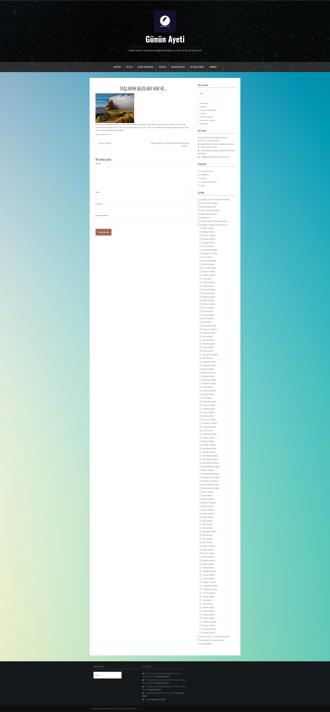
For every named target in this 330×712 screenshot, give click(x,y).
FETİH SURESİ (208, 318)
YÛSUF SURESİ (208, 618)
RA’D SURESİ (207, 528)
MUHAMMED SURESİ (211, 467)
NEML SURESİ (208, 513)
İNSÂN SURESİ (208, 376)
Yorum (98, 163)
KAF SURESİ (207, 398)
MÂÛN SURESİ (208, 441)
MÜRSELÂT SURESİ (210, 481)
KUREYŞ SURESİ (209, 427)
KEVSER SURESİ (209, 420)
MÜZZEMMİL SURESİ (211, 488)
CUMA (148, 699)
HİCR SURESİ (207, 351)
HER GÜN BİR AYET (208, 214)
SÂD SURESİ (207, 539)
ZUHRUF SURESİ (209, 629)
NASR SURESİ (208, 499)
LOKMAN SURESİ (209, 434)
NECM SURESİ (208, 510)
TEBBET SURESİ (209, 582)
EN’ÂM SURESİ (208, 293)
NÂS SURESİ (207, 495)
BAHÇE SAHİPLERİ (208, 207)
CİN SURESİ (207, 279)
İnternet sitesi (102, 215)
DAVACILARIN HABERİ (209, 210)
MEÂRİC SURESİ (209, 445)
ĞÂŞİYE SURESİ (208, 333)
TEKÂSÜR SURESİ (209, 589)
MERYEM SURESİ (209, 448)
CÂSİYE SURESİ (208, 275)
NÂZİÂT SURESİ (209, 503)
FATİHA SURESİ (208, 304)
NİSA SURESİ (207, 517)
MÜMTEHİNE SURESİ (211, 474)
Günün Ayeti (165, 39)
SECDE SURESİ (208, 553)
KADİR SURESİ (208, 394)
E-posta (99, 204)
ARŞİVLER (205, 175)
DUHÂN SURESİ (208, 290)
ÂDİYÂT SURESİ (208, 235)
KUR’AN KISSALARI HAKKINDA (213, 221)
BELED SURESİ (208, 264)
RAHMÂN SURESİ (209, 532)
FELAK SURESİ (105, 143)
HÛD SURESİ (207, 358)
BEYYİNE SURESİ (209, 268)
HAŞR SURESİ (208, 347)
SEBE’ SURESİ (207, 550)
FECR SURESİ (207, 311)
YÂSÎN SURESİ (208, 611)
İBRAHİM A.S (205, 218)
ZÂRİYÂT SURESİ (209, 622)
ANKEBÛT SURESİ (209, 253)
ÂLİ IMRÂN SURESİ (210, 250)
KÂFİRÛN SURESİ (209, 401)
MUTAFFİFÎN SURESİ (210, 485)
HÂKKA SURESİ (208, 344)
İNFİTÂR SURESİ (209, 373)
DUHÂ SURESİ (208, 286)
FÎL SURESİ (206, 322)
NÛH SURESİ (207, 521)
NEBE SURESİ (207, 506)
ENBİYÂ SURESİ (208, 297)
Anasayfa (117, 66)
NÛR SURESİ (207, 524)
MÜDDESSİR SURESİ (210, 463)
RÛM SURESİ (207, 535)
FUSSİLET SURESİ (209, 329)
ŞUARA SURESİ (208, 560)
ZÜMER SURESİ (208, 633)
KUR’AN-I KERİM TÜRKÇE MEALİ (214, 225)
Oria (120, 708)
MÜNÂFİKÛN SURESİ (211, 477)
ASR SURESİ (207, 257)
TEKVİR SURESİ (208, 593)
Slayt (203, 185)
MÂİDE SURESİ (208, 438)
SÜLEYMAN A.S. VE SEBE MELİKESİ (214, 637)
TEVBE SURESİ (208, 597)
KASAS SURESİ (208, 412)
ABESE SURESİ (208, 232)
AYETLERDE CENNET (209, 203)
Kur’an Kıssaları (178, 66)
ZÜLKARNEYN (206, 644)
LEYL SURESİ (207, 430)
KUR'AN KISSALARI (209, 182)
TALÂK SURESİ (208, 575)
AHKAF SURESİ (208, 239)
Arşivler (162, 66)
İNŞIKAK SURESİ (209, 380)
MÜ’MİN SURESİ (208, 452)
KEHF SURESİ (207, 416)
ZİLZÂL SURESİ (208, 625)
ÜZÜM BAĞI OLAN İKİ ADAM (212, 640)
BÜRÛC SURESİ (208, 271)
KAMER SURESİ (208, 409)
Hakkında (213, 66)
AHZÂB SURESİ (208, 243)
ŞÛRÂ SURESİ (208, 564)
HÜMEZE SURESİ (209, 362)
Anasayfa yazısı (207, 171)
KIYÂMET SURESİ (209, 423)
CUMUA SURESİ (209, 282)
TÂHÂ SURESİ (208, 568)
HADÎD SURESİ (208, 340)
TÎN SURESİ (207, 600)
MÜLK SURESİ (208, 470)
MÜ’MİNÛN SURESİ (210, 456)
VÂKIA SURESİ (208, 607)
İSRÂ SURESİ (207, 387)
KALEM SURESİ (208, 405)
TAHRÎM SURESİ (209, 571)
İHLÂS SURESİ (208, 369)
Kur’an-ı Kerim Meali (146, 66)
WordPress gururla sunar (102, 708)
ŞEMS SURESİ (208, 557)
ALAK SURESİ (208, 246)
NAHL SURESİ (208, 492)
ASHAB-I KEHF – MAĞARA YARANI (215, 200)
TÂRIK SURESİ (208, 578)
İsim (98, 192)
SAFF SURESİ (207, 542)
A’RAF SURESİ (208, 228)
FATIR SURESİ (208, 308)
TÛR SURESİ (207, 604)
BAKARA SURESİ (209, 261)
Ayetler (129, 66)
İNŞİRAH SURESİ (209, 383)
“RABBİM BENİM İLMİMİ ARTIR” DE (214, 157)
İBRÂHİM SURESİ (209, 365)
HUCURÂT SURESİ (210, 355)
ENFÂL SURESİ (208, 300)
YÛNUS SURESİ (208, 615)
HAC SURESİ (207, 336)
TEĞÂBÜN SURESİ (210, 586)
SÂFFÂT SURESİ (208, 546)
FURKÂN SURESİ (209, 326)
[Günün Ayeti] (165, 21)
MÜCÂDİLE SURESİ (210, 459)
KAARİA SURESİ (209, 391)
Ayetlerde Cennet (197, 66)
